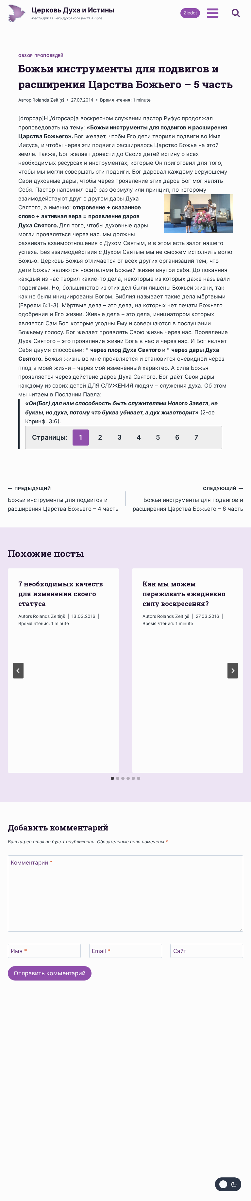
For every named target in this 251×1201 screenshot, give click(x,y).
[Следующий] (232, 670)
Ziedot (190, 12)
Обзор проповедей (41, 55)
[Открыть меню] (212, 13)
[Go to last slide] (18, 670)
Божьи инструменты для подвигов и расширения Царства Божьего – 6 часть (188, 499)
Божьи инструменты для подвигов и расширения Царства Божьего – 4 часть (63, 499)
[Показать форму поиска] (235, 13)
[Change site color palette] (228, 1184)
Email (101, 951)
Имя (19, 951)
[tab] (112, 778)
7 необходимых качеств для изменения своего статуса (60, 594)
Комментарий (32, 862)
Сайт (179, 951)
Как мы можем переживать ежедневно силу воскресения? (184, 594)
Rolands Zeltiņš (48, 100)
